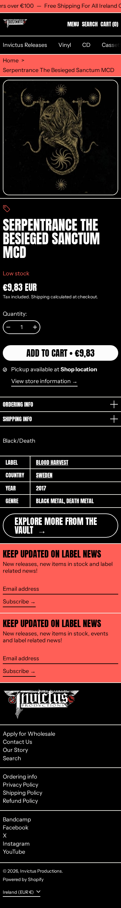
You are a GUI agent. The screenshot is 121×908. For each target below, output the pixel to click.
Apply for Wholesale (29, 733)
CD (86, 45)
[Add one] (35, 327)
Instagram (16, 844)
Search (12, 758)
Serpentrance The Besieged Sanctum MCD (58, 70)
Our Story (15, 750)
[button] (90, 24)
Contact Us (17, 742)
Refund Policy (20, 800)
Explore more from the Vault (56, 525)
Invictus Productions (41, 871)
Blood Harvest (52, 462)
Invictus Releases (25, 45)
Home (11, 60)
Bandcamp (17, 819)
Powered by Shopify (23, 879)
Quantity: (15, 314)
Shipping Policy (22, 792)
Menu (73, 24)
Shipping (40, 297)
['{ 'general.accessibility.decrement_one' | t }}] (8, 327)
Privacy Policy (20, 784)
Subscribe (16, 601)
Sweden (44, 475)
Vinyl (64, 45)
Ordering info (20, 776)
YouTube (14, 852)
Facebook (16, 827)
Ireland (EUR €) (19, 892)
